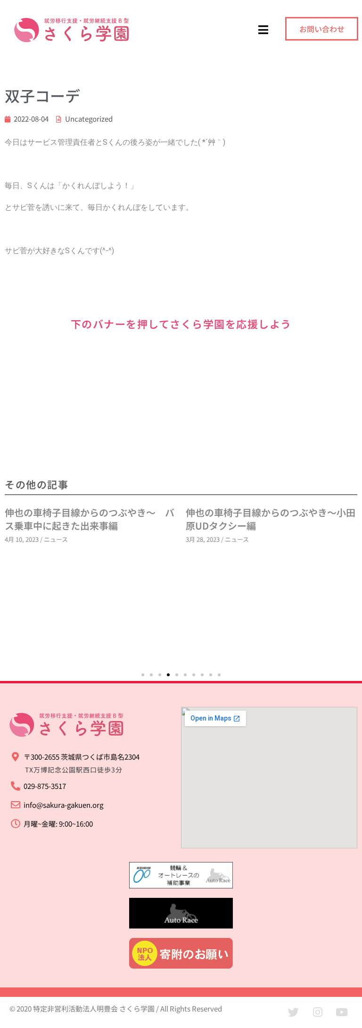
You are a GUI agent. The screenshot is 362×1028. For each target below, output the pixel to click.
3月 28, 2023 (194, 539)
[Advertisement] (181, 404)
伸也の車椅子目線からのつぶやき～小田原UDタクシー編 (261, 519)
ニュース (47, 539)
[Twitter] (293, 1012)
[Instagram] (318, 1012)
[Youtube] (342, 1012)
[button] (142, 674)
